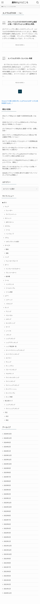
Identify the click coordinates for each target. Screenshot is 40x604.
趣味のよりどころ (20, 2)
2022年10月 (8, 507)
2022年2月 (7, 537)
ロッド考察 (9, 397)
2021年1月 (7, 589)
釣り (5, 202)
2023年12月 (8, 455)
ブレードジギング (11, 369)
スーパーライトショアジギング (15, 350)
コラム (7, 237)
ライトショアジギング (12, 385)
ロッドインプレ (10, 393)
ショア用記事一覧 (11, 346)
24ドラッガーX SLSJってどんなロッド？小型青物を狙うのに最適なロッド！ (19, 142)
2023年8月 (7, 472)
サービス (7, 245)
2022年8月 (7, 515)
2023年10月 (8, 464)
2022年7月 (7, 520)
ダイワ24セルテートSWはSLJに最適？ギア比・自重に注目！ (19, 129)
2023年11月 (7, 459)
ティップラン (10, 366)
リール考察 (9, 292)
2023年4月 (7, 490)
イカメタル (9, 315)
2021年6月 (7, 571)
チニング (8, 362)
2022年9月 (7, 511)
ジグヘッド (9, 300)
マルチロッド (10, 373)
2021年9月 (7, 558)
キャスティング (10, 323)
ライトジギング (10, 381)
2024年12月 (8, 438)
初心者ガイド (9, 400)
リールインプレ (10, 288)
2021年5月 (7, 576)
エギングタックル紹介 (12, 241)
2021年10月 (8, 554)
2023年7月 (7, 477)
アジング (8, 311)
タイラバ (8, 358)
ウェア (7, 206)
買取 (7, 253)
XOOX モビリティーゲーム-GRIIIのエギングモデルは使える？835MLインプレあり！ (19, 123)
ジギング (8, 335)
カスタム (7, 226)
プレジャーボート (11, 272)
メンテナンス (10, 284)
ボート (7, 265)
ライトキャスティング (12, 377)
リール (8, 230)
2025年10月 (8, 434)
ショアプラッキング (12, 342)
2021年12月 (8, 546)
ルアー (7, 296)
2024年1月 (7, 451)
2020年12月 (8, 593)
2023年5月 (7, 485)
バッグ (7, 257)
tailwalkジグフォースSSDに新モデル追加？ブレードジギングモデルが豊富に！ (19, 174)
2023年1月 (7, 498)
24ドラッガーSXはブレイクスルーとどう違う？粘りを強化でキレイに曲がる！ (19, 148)
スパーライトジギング (12, 354)
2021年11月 (7, 550)
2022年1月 (7, 541)
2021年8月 (7, 563)
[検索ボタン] (37, 2)
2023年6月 (7, 481)
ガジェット (8, 218)
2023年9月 (7, 468)
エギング (8, 319)
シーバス (8, 331)
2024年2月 (7, 447)
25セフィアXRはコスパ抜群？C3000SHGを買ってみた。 (19, 117)
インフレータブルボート (13, 268)
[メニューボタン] (2, 2)
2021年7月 (7, 567)
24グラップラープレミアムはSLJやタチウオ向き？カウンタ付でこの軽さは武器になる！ (19, 155)
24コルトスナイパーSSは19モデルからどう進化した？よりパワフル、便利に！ (20, 161)
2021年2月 (7, 584)
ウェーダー (9, 210)
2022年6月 (7, 524)
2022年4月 (7, 528)
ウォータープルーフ (12, 261)
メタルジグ (9, 303)
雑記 (7, 420)
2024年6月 (7, 442)
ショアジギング (10, 338)
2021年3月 (7, 580)
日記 (6, 412)
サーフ (8, 327)
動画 (7, 249)
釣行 (7, 416)
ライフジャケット (11, 214)
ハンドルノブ (10, 233)
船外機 (8, 276)
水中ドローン (10, 222)
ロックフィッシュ (11, 389)
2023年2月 (7, 494)
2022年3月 (7, 533)
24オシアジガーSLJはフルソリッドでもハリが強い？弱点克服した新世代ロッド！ (19, 167)
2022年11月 (7, 502)
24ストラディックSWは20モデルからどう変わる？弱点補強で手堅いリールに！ (19, 136)
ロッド (7, 307)
